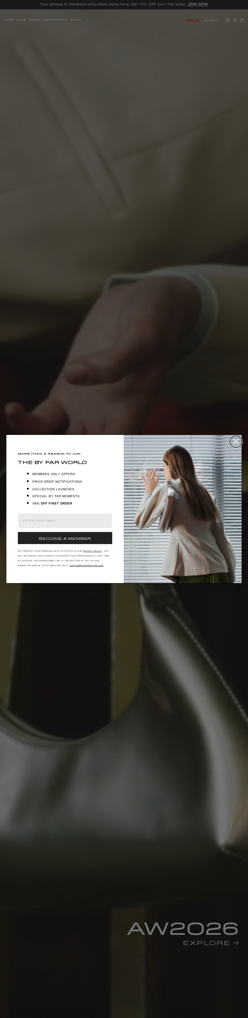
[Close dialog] (236, 442)
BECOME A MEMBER (65, 538)
